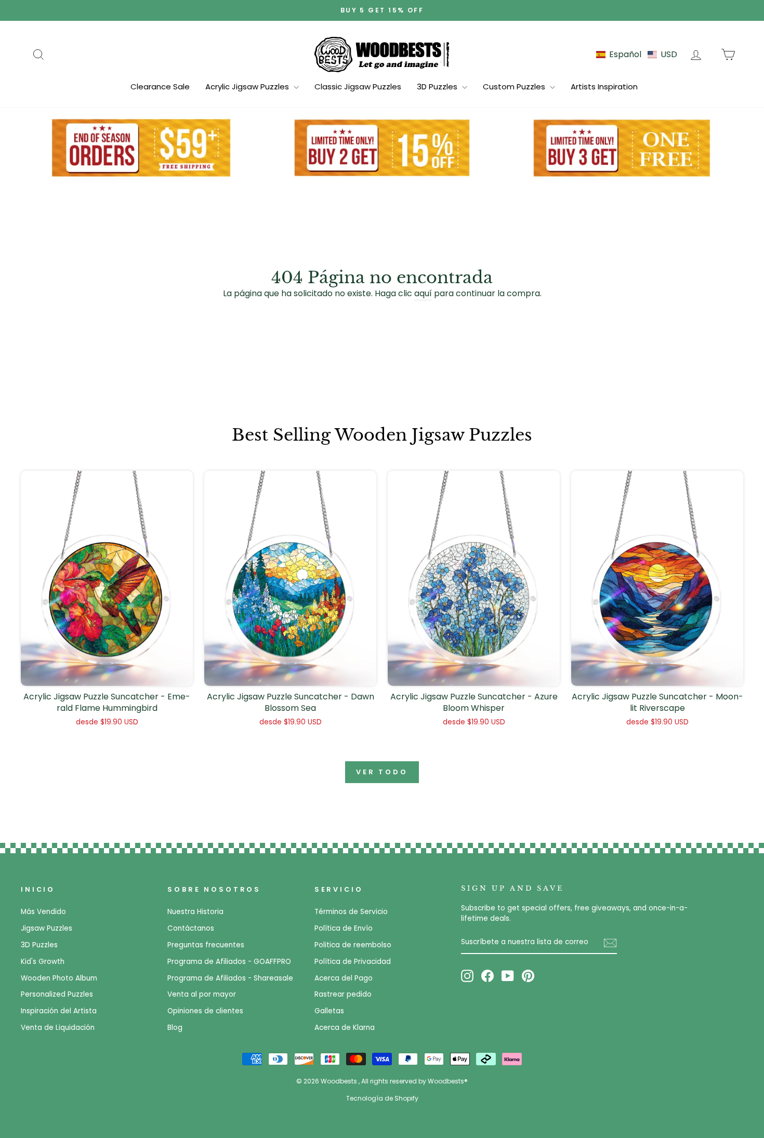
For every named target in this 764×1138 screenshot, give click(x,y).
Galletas (329, 1011)
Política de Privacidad (352, 962)
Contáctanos (190, 928)
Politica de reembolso (352, 945)
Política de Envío (343, 928)
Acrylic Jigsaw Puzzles (248, 86)
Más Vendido (43, 912)
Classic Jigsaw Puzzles (357, 86)
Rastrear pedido (343, 994)
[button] (636, 54)
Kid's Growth (42, 962)
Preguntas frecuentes (205, 945)
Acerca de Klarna (344, 1028)
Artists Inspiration (604, 86)
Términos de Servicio (351, 912)
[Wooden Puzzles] (382, 54)
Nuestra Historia (195, 912)
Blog (174, 1028)
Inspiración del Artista (59, 1011)
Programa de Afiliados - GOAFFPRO (229, 962)
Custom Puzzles (515, 86)
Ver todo (382, 772)
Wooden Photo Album (59, 978)
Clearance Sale (160, 86)
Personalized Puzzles (57, 994)
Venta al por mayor (201, 994)
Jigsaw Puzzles (46, 928)
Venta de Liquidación (58, 1028)
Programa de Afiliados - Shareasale (230, 978)
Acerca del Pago (343, 978)
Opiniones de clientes (205, 1011)
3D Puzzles (438, 86)
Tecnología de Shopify (382, 1098)
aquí (423, 293)
